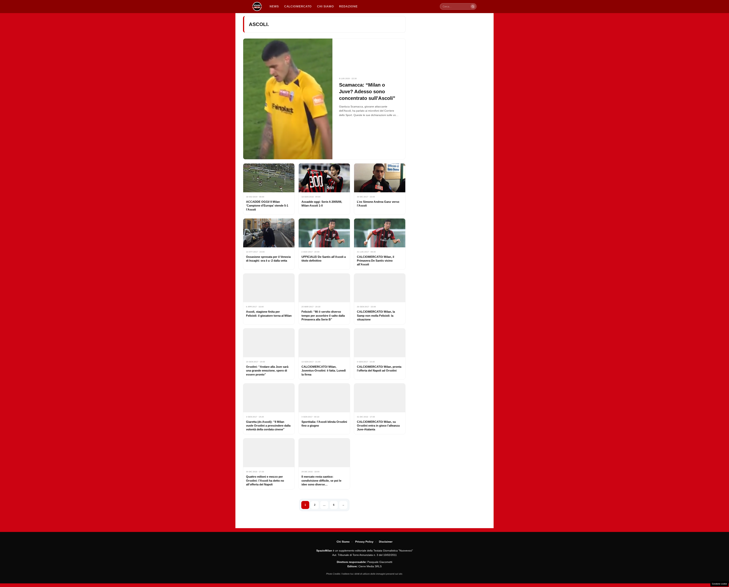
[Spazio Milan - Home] (257, 6)
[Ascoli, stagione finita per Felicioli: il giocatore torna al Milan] (268, 299)
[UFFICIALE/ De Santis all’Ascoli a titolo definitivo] (324, 244)
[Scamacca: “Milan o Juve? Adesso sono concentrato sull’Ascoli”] (324, 99)
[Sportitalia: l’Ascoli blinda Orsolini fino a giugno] (324, 408)
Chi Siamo (343, 541)
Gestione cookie (719, 584)
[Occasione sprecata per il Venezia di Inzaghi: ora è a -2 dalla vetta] (268, 244)
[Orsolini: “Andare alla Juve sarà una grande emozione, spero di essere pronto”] (268, 353)
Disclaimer (385, 541)
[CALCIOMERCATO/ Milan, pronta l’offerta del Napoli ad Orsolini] (379, 353)
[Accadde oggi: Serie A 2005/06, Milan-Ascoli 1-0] (324, 188)
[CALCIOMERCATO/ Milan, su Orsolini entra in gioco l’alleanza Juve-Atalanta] (379, 408)
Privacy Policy (364, 541)
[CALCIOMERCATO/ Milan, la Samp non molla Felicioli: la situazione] (379, 299)
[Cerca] (472, 6)
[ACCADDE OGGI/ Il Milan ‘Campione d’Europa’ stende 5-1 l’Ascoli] (268, 188)
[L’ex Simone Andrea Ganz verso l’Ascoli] (379, 188)
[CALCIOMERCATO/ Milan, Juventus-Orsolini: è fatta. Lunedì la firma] (324, 353)
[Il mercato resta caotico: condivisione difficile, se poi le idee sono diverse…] (324, 463)
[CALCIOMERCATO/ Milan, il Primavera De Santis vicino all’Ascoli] (379, 244)
